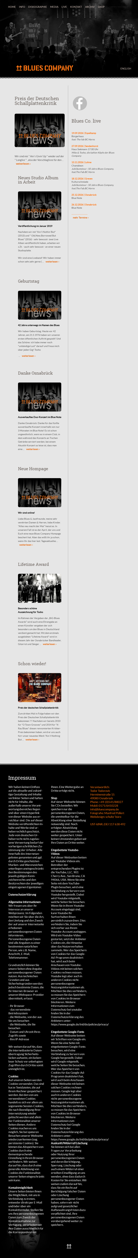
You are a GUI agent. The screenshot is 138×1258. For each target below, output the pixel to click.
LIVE (64, 6)
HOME (12, 6)
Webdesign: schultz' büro (105, 816)
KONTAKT (76, 6)
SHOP (101, 6)
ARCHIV (90, 6)
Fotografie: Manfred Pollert (107, 813)
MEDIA (54, 6)
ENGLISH (125, 68)
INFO (22, 6)
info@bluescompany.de (104, 809)
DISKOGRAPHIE (37, 6)
